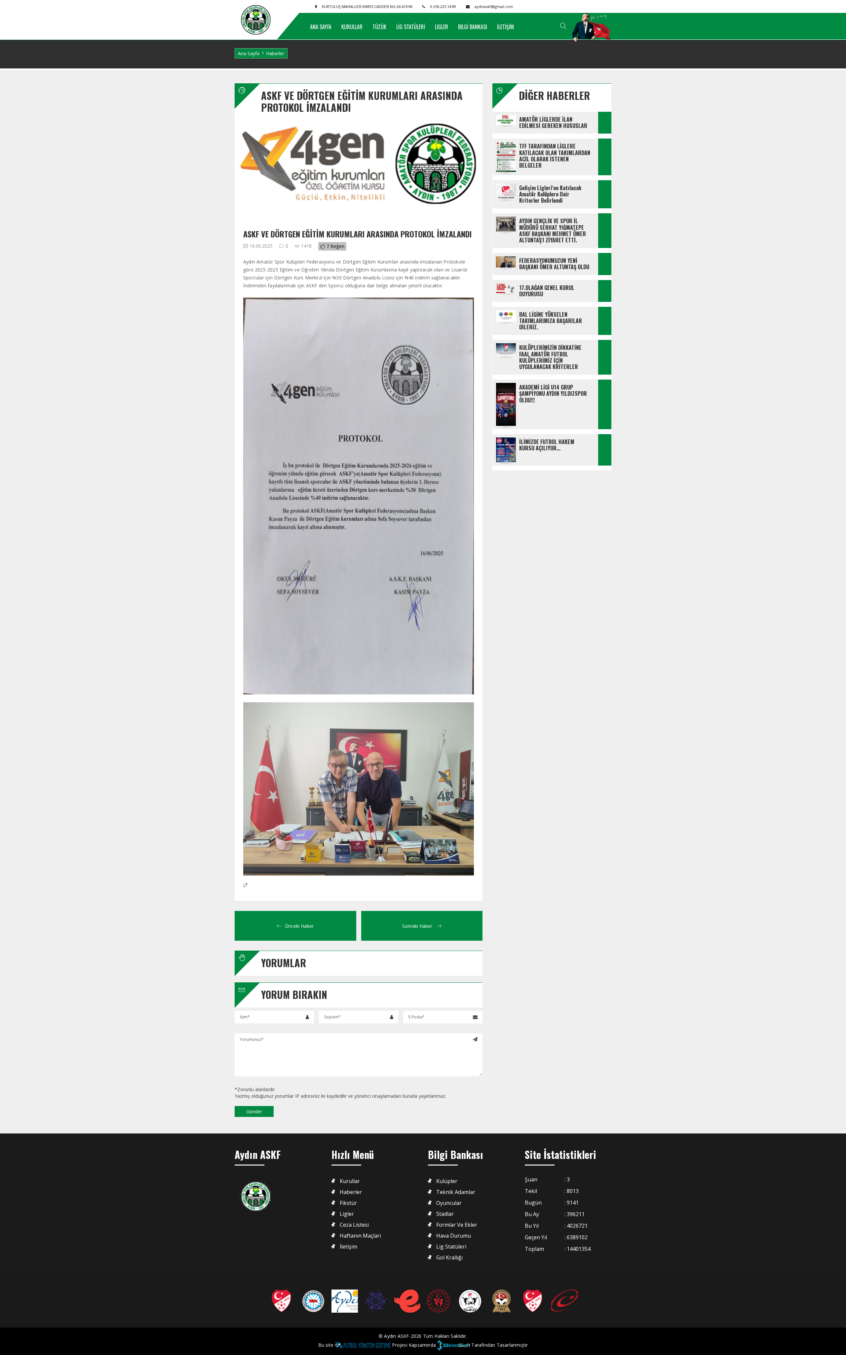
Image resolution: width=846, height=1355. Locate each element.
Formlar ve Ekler (456, 1224)
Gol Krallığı (449, 1257)
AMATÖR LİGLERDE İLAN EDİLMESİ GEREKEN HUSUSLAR (553, 122)
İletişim (348, 1246)
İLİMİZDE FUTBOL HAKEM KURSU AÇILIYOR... (547, 445)
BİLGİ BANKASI (472, 27)
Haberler (275, 53)
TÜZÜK (379, 27)
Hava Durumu (453, 1235)
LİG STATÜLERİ (410, 27)
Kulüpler (446, 1181)
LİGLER (441, 27)
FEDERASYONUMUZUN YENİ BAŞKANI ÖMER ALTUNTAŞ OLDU (554, 264)
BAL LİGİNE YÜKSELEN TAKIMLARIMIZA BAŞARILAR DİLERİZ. (551, 320)
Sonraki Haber (418, 926)
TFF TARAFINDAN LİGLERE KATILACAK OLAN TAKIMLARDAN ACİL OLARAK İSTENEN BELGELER (555, 155)
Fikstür (348, 1203)
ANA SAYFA (320, 27)
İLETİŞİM (505, 27)
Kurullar (350, 1181)
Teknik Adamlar (455, 1192)
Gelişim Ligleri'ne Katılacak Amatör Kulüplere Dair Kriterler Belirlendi (551, 194)
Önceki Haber (299, 926)
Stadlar (445, 1213)
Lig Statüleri (451, 1246)
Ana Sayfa (248, 53)
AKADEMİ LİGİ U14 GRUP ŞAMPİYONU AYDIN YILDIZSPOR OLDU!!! (553, 393)
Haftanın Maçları (360, 1235)
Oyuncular (449, 1203)
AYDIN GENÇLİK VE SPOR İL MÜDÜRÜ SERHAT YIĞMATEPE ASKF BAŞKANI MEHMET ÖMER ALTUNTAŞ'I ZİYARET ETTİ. (553, 230)
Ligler (347, 1213)
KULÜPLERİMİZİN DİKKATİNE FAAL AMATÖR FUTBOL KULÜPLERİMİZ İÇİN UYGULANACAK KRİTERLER (551, 357)
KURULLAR (352, 27)
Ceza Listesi (354, 1224)
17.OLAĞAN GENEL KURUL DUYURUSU (547, 291)
